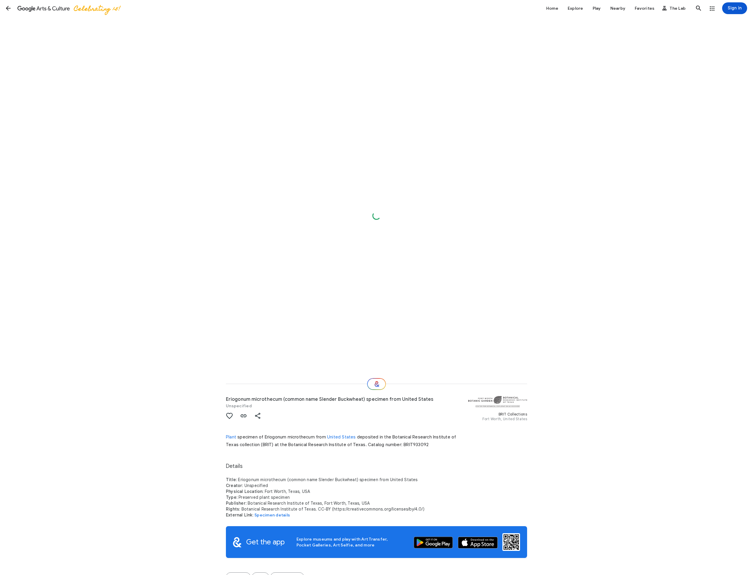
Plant (231, 437)
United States (341, 437)
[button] (8, 8)
